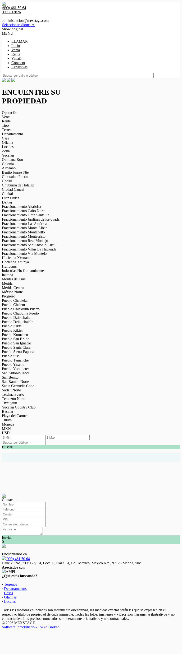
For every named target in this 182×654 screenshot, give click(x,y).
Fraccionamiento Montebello (23, 232)
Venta (15, 50)
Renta (15, 54)
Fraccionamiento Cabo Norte (23, 211)
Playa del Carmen (15, 416)
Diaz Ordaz (10, 198)
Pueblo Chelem (13, 305)
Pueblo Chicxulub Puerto (21, 309)
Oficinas (10, 597)
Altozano (9, 168)
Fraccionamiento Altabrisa (21, 206)
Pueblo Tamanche (15, 360)
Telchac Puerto (13, 394)
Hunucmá (9, 266)
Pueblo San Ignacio (16, 343)
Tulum (7, 420)
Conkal (7, 194)
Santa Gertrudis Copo (18, 386)
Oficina (7, 142)
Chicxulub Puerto (15, 177)
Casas (8, 593)
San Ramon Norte (15, 382)
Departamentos (15, 589)
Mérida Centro (13, 288)
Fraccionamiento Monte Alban (24, 228)
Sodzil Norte (11, 390)
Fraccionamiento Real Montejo (25, 241)
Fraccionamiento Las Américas (25, 224)
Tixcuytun (9, 403)
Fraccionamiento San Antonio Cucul (29, 245)
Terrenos (10, 584)
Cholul (7, 181)
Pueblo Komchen (15, 335)
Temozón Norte (13, 399)
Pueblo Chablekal (15, 300)
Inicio (15, 46)
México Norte (12, 292)
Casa (5, 138)
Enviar (7, 537)
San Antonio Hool (15, 373)
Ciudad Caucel (13, 189)
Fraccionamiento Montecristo (24, 236)
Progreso (8, 296)
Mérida (7, 283)
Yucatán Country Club (19, 407)
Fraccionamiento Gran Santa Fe (25, 215)
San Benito (10, 377)
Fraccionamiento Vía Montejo (24, 253)
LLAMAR (19, 41)
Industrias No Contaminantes (23, 271)
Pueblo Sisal (11, 356)
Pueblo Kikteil (12, 326)
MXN (6, 429)
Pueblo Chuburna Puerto (20, 313)
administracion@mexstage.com (25, 21)
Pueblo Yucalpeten (16, 369)
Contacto (18, 63)
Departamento (12, 134)
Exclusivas (19, 67)
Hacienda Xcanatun (17, 258)
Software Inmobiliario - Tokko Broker (30, 627)
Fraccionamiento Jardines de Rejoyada (30, 219)
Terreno (8, 130)
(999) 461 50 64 (18, 559)
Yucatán (17, 58)
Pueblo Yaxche (13, 364)
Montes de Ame (14, 279)
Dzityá (7, 202)
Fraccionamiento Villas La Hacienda (29, 249)
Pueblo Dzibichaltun (17, 317)
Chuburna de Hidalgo (18, 185)
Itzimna (7, 275)
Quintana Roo (12, 160)
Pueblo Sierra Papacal (18, 352)
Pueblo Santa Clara (16, 347)
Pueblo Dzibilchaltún (17, 322)
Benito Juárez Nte (15, 172)
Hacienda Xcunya (15, 262)
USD (6, 433)
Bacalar (7, 411)
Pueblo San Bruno (15, 339)
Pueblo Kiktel (12, 330)
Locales (8, 147)
